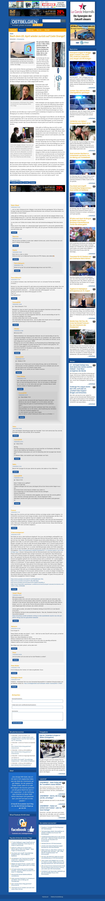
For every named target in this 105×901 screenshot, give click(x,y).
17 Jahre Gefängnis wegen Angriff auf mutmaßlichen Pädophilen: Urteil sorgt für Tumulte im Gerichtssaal (23, 844)
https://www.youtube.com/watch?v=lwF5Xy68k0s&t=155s (27, 579)
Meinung (30, 30)
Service (39, 30)
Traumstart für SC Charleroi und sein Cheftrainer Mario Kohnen (23, 888)
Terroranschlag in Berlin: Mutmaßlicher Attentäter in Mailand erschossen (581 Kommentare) (52, 833)
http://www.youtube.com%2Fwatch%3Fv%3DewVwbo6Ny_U (28, 582)
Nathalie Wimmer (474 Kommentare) (51, 843)
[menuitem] (13, 30)
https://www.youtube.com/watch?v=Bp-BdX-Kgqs (25, 580)
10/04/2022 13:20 (15, 207)
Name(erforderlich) (17, 698)
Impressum (45, 896)
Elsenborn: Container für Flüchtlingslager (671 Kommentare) (52, 828)
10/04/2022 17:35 (18, 265)
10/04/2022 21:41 (20, 359)
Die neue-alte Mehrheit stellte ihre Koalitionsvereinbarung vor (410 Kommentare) (52, 857)
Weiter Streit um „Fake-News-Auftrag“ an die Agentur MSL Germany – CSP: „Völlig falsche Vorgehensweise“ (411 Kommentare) (52, 852)
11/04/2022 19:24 (17, 595)
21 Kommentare (20, 39)
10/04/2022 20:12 (18, 441)
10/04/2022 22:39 (15, 628)
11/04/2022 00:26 (17, 654)
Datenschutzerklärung (57, 896)
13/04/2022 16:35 (15, 679)
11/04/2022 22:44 (23, 395)
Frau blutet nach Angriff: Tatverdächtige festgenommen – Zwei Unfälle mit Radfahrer (23, 760)
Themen (21, 30)
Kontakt (47, 30)
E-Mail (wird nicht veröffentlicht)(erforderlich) (24, 705)
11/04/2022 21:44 (17, 466)
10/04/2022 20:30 (15, 534)
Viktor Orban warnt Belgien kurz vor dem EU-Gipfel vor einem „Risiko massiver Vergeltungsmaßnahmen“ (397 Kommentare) (52, 862)
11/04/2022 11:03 (21, 378)
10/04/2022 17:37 (15, 512)
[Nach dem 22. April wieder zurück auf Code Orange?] (22, 49)
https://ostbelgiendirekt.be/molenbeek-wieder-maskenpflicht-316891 (43, 683)
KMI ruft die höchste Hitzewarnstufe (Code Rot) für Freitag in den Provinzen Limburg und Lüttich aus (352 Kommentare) (53, 867)
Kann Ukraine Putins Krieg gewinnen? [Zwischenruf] (21, 747)
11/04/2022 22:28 (18, 477)
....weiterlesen (61, 773)
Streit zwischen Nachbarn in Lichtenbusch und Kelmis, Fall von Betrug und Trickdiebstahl (23, 880)
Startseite (13, 30)
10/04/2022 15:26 (17, 238)
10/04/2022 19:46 (17, 304)
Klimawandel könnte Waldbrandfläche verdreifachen (21, 875)
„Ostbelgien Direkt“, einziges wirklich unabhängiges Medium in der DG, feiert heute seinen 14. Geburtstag (23, 739)
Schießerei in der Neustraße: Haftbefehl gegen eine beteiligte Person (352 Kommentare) (53, 873)
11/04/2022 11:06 (15, 667)
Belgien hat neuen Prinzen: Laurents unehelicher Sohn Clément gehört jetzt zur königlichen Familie (23, 865)
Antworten (14, 232)
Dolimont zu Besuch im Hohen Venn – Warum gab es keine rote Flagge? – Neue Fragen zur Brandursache (22, 849)
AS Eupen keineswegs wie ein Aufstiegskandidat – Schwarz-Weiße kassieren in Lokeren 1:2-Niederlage (23, 870)
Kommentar (15, 711)
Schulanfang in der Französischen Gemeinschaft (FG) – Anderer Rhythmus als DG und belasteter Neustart (23, 860)
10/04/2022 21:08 (18, 330)
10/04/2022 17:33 (15, 279)
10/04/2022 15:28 (17, 252)
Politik (11, 33)
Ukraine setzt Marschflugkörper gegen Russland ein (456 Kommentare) (52, 846)
